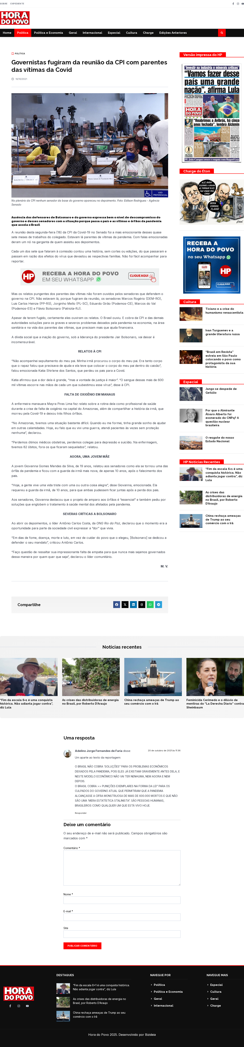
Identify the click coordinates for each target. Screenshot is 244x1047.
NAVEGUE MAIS (217, 975)
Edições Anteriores (173, 32)
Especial (114, 32)
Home (7, 32)
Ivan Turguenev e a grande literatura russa (222, 332)
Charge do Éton (196, 171)
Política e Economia (48, 32)
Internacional (92, 32)
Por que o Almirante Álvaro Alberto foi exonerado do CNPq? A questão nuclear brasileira (222, 418)
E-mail (68, 911)
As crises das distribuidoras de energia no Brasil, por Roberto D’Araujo (223, 498)
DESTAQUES (65, 975)
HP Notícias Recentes (201, 462)
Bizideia (150, 1035)
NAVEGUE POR (160, 975)
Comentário (71, 848)
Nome (68, 894)
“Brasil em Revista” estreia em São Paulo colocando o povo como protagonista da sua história (223, 359)
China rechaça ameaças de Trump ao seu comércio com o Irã (223, 519)
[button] (222, 33)
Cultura (131, 32)
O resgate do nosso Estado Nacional (219, 439)
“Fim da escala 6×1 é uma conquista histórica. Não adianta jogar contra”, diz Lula (224, 474)
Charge (148, 32)
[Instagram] (238, 3)
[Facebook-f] (233, 3)
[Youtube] (243, 3)
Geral (73, 32)
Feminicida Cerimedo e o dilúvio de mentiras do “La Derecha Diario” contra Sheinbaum (215, 703)
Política (22, 32)
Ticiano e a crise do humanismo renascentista (224, 310)
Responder (81, 813)
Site (65, 928)
